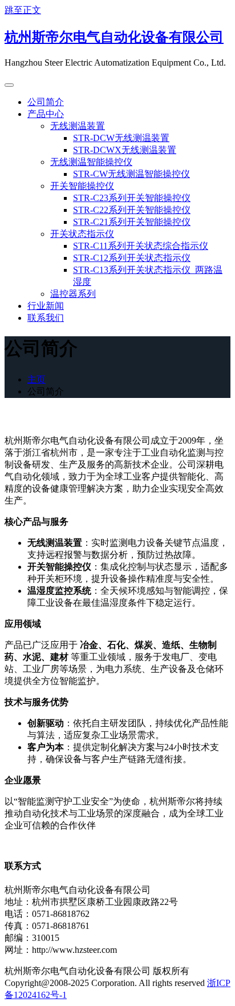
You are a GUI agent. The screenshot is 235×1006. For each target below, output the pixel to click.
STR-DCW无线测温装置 (121, 138)
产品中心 (45, 114)
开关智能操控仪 (82, 186)
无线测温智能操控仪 (91, 162)
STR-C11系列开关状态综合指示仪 (140, 246)
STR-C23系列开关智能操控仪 (132, 198)
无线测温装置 (77, 126)
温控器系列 (73, 294)
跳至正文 (23, 10)
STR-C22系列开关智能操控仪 (132, 210)
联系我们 (45, 318)
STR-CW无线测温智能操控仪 (131, 174)
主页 (36, 379)
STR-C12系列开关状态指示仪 (132, 258)
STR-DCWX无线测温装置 (124, 150)
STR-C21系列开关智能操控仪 (132, 222)
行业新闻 (45, 306)
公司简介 (45, 102)
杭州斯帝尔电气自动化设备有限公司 (114, 37)
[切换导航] (9, 85)
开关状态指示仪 (82, 234)
